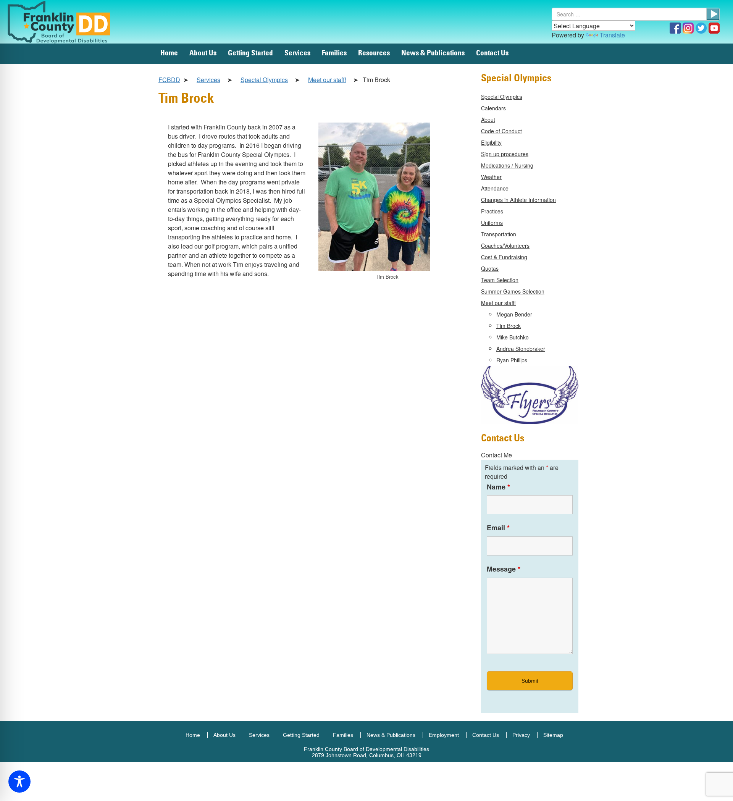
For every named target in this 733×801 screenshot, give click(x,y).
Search (713, 14)
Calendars (493, 108)
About (488, 119)
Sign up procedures (504, 154)
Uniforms (492, 222)
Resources (374, 53)
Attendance (495, 188)
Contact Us (492, 53)
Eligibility (491, 142)
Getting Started (250, 53)
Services (297, 53)
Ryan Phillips (511, 360)
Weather (491, 177)
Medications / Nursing (507, 165)
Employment (444, 735)
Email (498, 527)
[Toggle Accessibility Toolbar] (19, 781)
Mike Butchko (512, 337)
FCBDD (169, 79)
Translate (612, 35)
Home (169, 53)
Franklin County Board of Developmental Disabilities (67, 22)
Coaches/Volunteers (505, 245)
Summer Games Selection (512, 291)
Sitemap (553, 735)
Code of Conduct (501, 131)
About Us (202, 53)
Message (503, 569)
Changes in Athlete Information (518, 199)
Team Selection (499, 280)
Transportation (498, 234)
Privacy (521, 735)
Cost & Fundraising (504, 257)
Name (498, 487)
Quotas (490, 268)
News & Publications (433, 53)
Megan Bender (514, 314)
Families (334, 53)
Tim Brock (508, 325)
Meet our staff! (327, 79)
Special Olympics (264, 79)
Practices (492, 211)
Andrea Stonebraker (520, 348)
